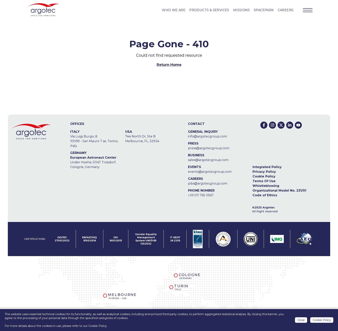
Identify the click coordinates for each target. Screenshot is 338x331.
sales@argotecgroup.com (208, 160)
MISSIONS (241, 10)
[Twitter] (281, 125)
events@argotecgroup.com (210, 172)
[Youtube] (298, 125)
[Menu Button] (308, 10)
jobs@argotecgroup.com (207, 183)
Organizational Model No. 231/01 (279, 190)
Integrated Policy (267, 167)
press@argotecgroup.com (208, 148)
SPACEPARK (264, 10)
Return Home (169, 65)
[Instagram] (272, 125)
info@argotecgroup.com (207, 136)
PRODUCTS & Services (209, 10)
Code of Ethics (265, 195)
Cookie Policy (264, 176)
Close (301, 320)
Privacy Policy (264, 172)
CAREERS (286, 10)
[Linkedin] (289, 125)
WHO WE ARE (173, 10)
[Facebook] (263, 125)
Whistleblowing (266, 186)
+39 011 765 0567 (201, 195)
